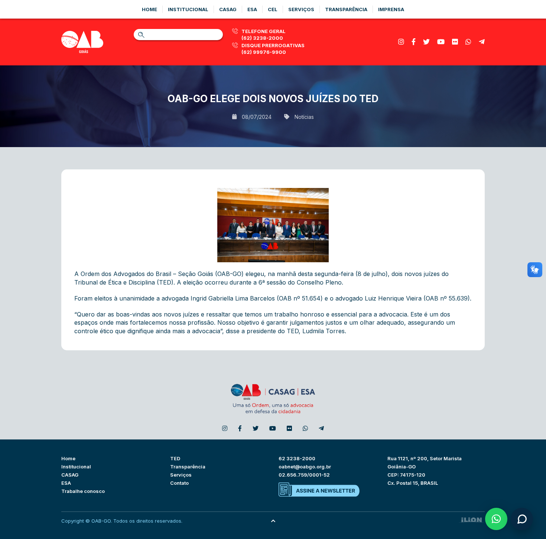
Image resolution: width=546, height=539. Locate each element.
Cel (272, 9)
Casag (228, 9)
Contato (179, 483)
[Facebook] (414, 42)
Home (149, 9)
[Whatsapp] (468, 42)
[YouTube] (441, 42)
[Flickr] (455, 42)
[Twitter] (426, 42)
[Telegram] (482, 42)
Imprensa (391, 9)
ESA (66, 483)
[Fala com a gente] (522, 519)
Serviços (301, 9)
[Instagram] (401, 42)
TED (175, 458)
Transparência (346, 9)
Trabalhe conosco (83, 491)
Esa (252, 9)
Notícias (304, 117)
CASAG (69, 475)
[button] (496, 519)
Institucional (188, 9)
